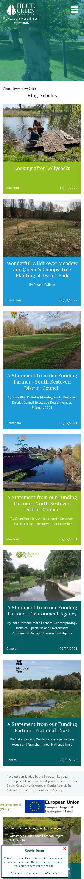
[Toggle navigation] (74, 9)
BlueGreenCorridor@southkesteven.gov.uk (37, 828)
